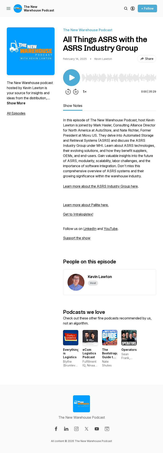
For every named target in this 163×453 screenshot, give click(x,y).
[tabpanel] (109, 181)
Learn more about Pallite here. (86, 205)
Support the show (76, 238)
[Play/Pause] (71, 77)
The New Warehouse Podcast (39, 8)
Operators (129, 349)
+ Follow (147, 8)
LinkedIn (89, 228)
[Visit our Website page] (107, 429)
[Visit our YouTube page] (97, 429)
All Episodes (16, 113)
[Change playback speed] (84, 92)
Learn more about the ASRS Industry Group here (100, 186)
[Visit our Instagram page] (76, 429)
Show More (16, 103)
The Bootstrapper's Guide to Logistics (113, 355)
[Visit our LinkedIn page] (66, 429)
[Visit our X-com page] (86, 429)
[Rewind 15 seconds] (68, 92)
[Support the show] (132, 8)
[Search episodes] (126, 8)
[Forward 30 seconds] (76, 92)
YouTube (111, 228)
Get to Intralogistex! (78, 214)
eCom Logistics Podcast (89, 353)
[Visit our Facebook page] (56, 429)
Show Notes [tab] (72, 105)
